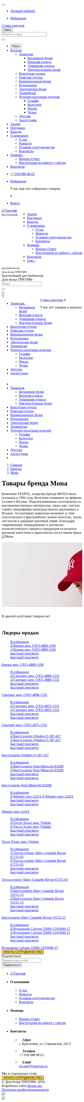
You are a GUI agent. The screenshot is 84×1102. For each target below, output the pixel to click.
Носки (32, 108)
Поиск (16, 46)
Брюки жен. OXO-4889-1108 (23, 664)
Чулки (32, 112)
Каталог (16, 50)
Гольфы (33, 101)
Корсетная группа (32, 73)
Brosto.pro (35, 1086)
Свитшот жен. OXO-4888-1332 (24, 695)
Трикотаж (26, 54)
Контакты (26, 151)
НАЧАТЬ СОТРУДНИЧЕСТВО (22, 952)
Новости (25, 143)
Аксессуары (28, 120)
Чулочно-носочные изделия (39, 97)
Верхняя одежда (39, 62)
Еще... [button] (31, 260)
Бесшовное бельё (40, 58)
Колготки (35, 104)
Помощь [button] (33, 245)
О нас (23, 139)
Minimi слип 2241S (15, 811)
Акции (15, 124)
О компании (19, 135)
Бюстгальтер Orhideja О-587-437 (25, 755)
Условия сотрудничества (37, 147)
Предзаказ (17, 128)
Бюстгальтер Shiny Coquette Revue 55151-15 (34, 917)
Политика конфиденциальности (25, 1089)
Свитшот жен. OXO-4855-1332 (24, 725)
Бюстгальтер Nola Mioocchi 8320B (26, 785)
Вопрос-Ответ (29, 159)
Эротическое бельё (33, 89)
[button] (22, 11)
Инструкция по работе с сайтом (42, 163)
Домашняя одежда (41, 66)
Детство (25, 116)
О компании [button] (36, 225)
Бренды (16, 132)
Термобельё (27, 93)
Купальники (28, 85)
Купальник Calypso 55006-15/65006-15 (30, 947)
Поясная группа (30, 77)
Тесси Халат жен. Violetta (20, 842)
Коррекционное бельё (35, 81)
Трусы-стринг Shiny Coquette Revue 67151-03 (35, 879)
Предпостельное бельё (44, 70)
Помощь (16, 155)
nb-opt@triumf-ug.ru (33, 1066)
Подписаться (11, 956)
